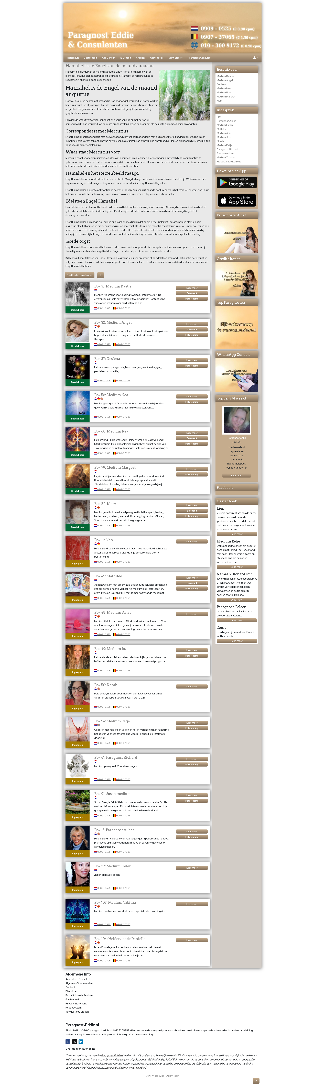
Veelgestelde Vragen (77, 1011)
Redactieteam (74, 1007)
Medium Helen (225, 125)
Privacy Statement (76, 1003)
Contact (70, 987)
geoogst (123, 101)
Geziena (221, 84)
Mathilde (221, 129)
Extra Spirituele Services (79, 995)
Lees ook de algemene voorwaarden (124, 1067)
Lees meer (237, 534)
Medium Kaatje (225, 76)
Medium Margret (226, 96)
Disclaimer (71, 991)
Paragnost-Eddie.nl (112, 1055)
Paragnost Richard (227, 149)
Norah (220, 141)
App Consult (108, 57)
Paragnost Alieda (226, 121)
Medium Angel (225, 80)
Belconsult (73, 57)
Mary (219, 100)
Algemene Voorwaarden (79, 983)
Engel (69, 222)
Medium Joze (224, 137)
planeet (163, 137)
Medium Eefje (224, 145)
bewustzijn (197, 162)
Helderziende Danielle (229, 161)
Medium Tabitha (226, 157)
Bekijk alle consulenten (79, 275)
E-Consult (125, 57)
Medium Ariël (224, 133)
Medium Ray (224, 92)
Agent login (172, 1076)
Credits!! (140, 57)
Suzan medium (225, 153)
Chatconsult (90, 57)
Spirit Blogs (174, 57)
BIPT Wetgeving (155, 1076)
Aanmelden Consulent (199, 57)
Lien (219, 117)
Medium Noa (224, 88)
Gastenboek (156, 57)
